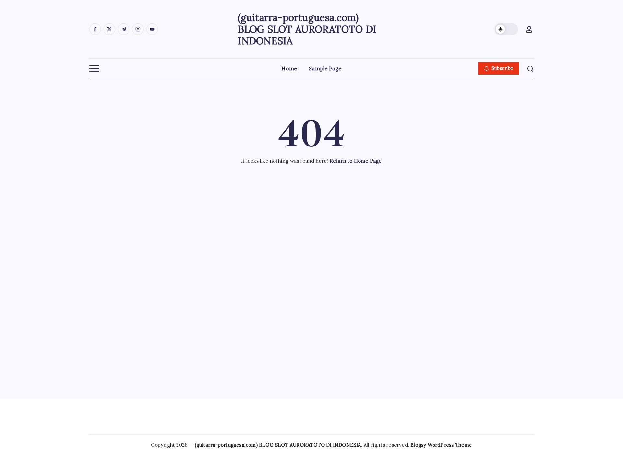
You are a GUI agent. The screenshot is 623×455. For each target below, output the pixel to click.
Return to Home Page (356, 161)
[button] (506, 29)
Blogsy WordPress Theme (441, 445)
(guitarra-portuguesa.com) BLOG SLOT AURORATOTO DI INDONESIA (307, 29)
